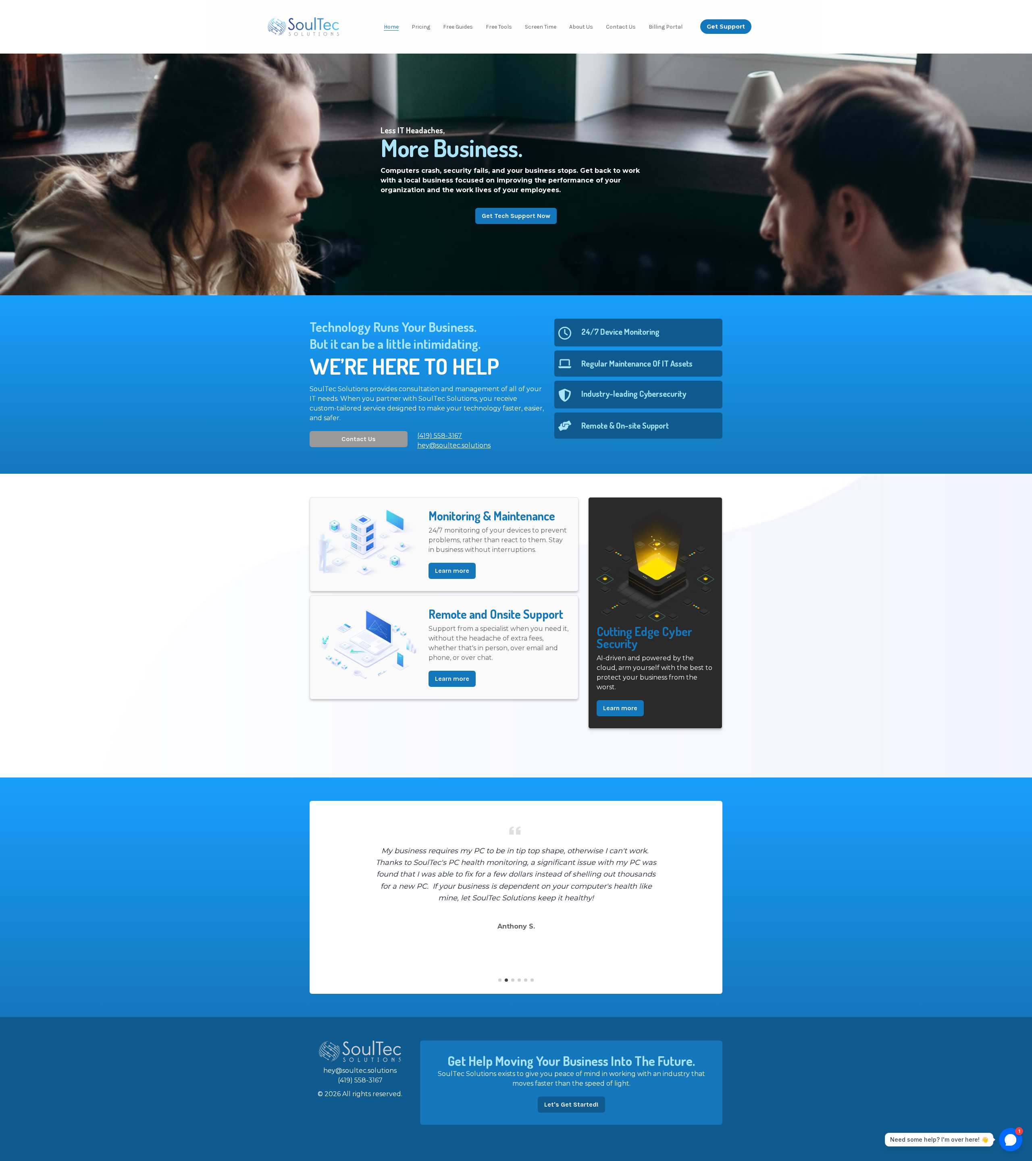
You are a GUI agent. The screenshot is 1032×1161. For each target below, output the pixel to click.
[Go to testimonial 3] (512, 980)
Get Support (726, 26)
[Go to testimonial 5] (525, 980)
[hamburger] (348, 25)
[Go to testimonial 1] (499, 980)
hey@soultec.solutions (360, 1070)
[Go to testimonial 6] (532, 980)
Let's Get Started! (571, 1104)
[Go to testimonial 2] (506, 980)
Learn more (452, 570)
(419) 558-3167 (360, 1080)
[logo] (303, 26)
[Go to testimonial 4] (519, 980)
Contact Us (358, 439)
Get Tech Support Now (516, 216)
